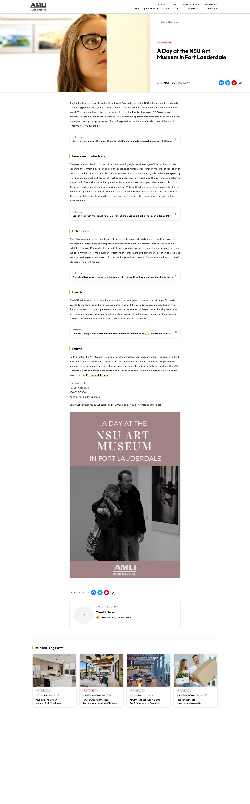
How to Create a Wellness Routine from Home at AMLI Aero (99, 701)
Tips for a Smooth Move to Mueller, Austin (189, 701)
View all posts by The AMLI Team (115, 617)
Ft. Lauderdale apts (97, 375)
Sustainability (213, 8)
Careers (191, 8)
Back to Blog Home (169, 22)
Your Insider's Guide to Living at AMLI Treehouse (48, 701)
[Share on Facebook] (221, 82)
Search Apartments (145, 8)
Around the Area (43, 691)
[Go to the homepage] (38, 7)
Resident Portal (213, 5)
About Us (171, 8)
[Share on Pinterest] (234, 82)
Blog (175, 5)
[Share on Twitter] (227, 82)
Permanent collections (88, 156)
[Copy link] (240, 82)
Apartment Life (164, 42)
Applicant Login (191, 5)
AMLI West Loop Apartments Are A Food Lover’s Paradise (144, 701)
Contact (162, 5)
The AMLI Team (167, 83)
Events (77, 292)
